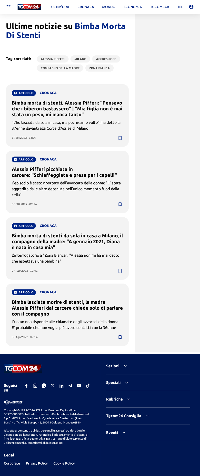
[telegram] (70, 385)
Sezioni (113, 366)
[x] (52, 385)
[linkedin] (61, 385)
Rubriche (114, 399)
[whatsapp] (43, 385)
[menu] (9, 7)
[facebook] (26, 385)
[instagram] (35, 385)
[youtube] (79, 385)
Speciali (113, 382)
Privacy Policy (37, 463)
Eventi (112, 432)
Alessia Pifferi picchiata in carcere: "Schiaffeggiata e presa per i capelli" (64, 172)
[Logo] (29, 7)
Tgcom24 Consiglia (123, 415)
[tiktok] (87, 385)
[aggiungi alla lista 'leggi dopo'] (120, 138)
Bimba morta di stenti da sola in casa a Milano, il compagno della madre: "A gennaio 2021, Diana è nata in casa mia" (67, 241)
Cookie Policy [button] (64, 463)
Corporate (12, 463)
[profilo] (191, 7)
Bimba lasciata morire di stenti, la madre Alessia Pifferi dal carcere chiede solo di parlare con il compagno (67, 308)
